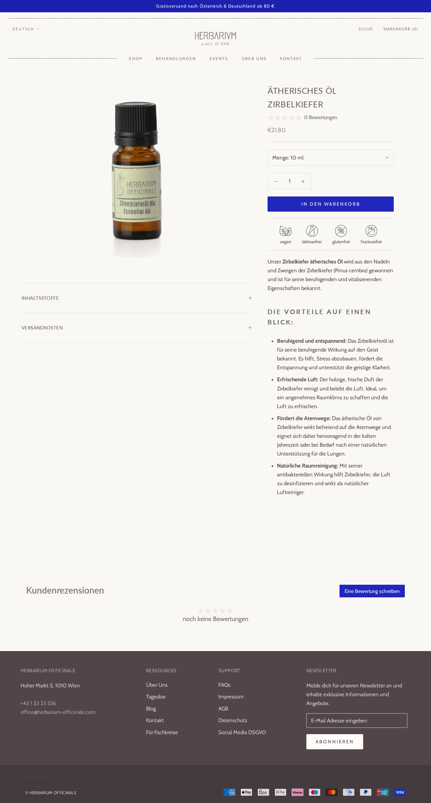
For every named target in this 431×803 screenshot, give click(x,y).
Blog (151, 708)
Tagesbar (156, 696)
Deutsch (23, 29)
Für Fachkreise (162, 732)
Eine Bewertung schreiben (372, 591)
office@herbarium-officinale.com (58, 712)
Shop (135, 58)
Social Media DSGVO (242, 732)
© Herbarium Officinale (50, 792)
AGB (223, 708)
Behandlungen (176, 58)
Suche (365, 29)
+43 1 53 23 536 (38, 703)
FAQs (224, 685)
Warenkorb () (401, 29)
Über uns (254, 58)
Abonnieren (335, 742)
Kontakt (291, 58)
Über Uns (157, 685)
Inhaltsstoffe (40, 298)
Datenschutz (232, 720)
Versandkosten (42, 327)
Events (219, 58)
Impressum (231, 696)
